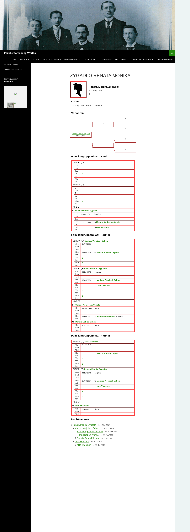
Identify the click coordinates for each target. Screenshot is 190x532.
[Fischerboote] (9, 105)
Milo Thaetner (81, 405)
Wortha (23, 60)
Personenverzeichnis (108, 60)
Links (123, 60)
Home (14, 60)
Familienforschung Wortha (20, 53)
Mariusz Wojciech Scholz (96, 241)
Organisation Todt (165, 60)
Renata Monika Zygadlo (86, 210)
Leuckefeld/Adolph (72, 60)
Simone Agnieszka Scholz (87, 305)
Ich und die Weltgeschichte (141, 60)
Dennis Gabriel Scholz (85, 322)
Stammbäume (90, 60)
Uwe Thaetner (91, 342)
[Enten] (19, 105)
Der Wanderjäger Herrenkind (46, 60)
